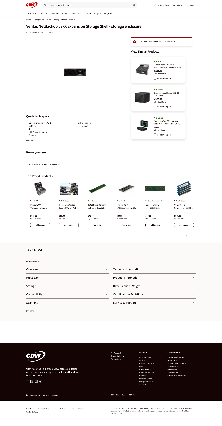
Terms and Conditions (79, 409)
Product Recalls (173, 366)
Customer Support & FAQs (176, 357)
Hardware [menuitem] (32, 13)
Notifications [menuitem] (163, 5)
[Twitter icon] (36, 382)
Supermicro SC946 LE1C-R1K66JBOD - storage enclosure (167, 66)
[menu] (161, 5)
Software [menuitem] (43, 13)
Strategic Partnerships (146, 382)
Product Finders (173, 372)
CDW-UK (132, 395)
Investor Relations (145, 369)
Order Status (116, 356)
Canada (124, 395)
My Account (116, 353)
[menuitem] (155, 5)
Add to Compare (164, 78)
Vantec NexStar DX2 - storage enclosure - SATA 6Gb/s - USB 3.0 (168, 122)
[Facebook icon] (27, 382)
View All (29, 140)
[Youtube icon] (40, 382)
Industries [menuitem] (76, 13)
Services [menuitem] (65, 13)
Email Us (55, 395)
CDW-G (118, 395)
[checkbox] (155, 78)
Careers (141, 366)
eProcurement (172, 360)
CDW (112, 395)
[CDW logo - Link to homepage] (32, 5)
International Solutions (146, 372)
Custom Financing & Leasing (177, 363)
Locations (142, 375)
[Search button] (134, 5)
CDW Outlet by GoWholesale (177, 375)
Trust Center (143, 385)
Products (115, 359)
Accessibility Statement (146, 363)
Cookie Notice (59, 409)
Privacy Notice (43, 409)
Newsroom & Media (145, 379)
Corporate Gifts (172, 369)
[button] (190, 5)
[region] (111, 209)
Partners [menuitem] (87, 13)
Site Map (29, 409)
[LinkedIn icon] (31, 382)
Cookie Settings (32, 412)
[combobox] (85, 5)
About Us (142, 360)
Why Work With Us (145, 357)
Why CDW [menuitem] (108, 13)
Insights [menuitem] (97, 13)
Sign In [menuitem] (179, 5)
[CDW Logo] (32, 5)
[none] (32, 13)
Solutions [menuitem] (54, 13)
